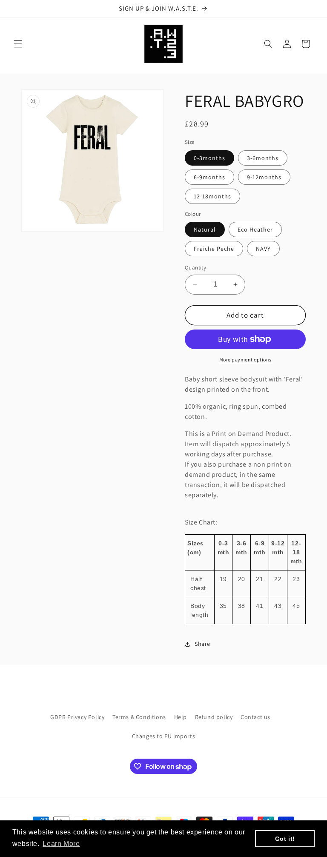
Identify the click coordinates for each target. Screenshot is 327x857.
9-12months (264, 177)
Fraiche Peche (214, 248)
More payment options (245, 359)
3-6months (262, 158)
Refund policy (214, 717)
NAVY (263, 248)
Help (180, 717)
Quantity (195, 267)
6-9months (209, 177)
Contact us (255, 717)
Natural (205, 229)
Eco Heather (255, 229)
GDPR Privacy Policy (77, 717)
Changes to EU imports (163, 736)
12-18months (212, 196)
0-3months (209, 158)
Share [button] (202, 644)
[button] (18, 43)
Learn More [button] (61, 843)
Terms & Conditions (139, 717)
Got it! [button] (285, 838)
